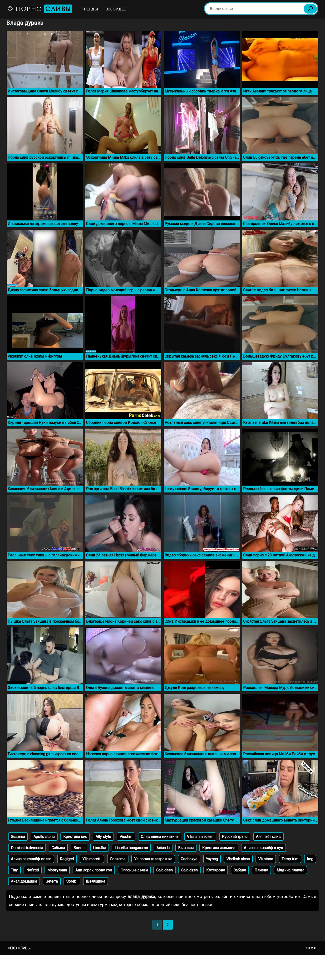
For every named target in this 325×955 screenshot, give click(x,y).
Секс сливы (19, 948)
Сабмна (58, 847)
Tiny (14, 870)
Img (310, 859)
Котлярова (215, 870)
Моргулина (57, 870)
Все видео (115, 9)
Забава (240, 870)
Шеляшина (95, 881)
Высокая (186, 847)
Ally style (103, 836)
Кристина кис (75, 836)
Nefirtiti (32, 870)
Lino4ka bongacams (131, 847)
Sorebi (71, 881)
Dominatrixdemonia (27, 847)
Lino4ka (99, 847)
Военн (79, 847)
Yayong (212, 859)
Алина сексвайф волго (31, 859)
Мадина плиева (290, 870)
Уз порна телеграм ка (153, 859)
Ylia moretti (92, 859)
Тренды (90, 9)
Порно (42, 9)
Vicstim (126, 836)
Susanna (18, 836)
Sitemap (311, 948)
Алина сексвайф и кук (263, 847)
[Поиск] (310, 9)
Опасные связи (134, 870)
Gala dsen (164, 870)
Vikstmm (265, 859)
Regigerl (67, 859)
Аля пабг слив (268, 836)
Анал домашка (24, 881)
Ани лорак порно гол (93, 870)
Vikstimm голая (200, 836)
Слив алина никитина (159, 836)
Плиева (261, 870)
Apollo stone (44, 836)
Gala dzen (189, 870)
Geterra (52, 881)
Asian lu (163, 847)
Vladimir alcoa (238, 859)
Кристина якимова (218, 847)
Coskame (118, 859)
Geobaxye (189, 859)
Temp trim (290, 859)
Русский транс (234, 836)
